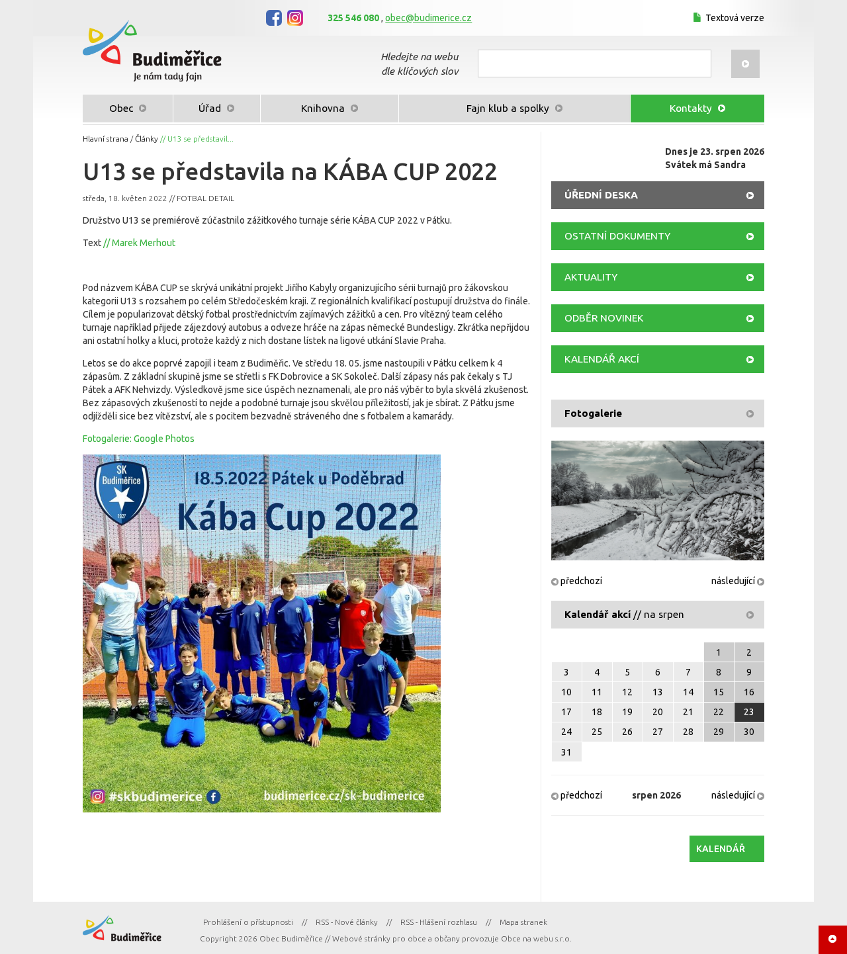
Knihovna (324, 108)
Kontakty (692, 108)
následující (734, 581)
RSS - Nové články (347, 922)
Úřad (211, 108)
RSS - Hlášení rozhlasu (438, 922)
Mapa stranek (523, 922)
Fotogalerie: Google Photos (139, 438)
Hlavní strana (105, 138)
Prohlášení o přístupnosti (248, 922)
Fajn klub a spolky (509, 108)
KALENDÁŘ (720, 849)
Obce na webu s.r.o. (536, 938)
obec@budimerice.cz (428, 18)
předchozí (580, 581)
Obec (122, 108)
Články (146, 138)
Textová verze (734, 18)
